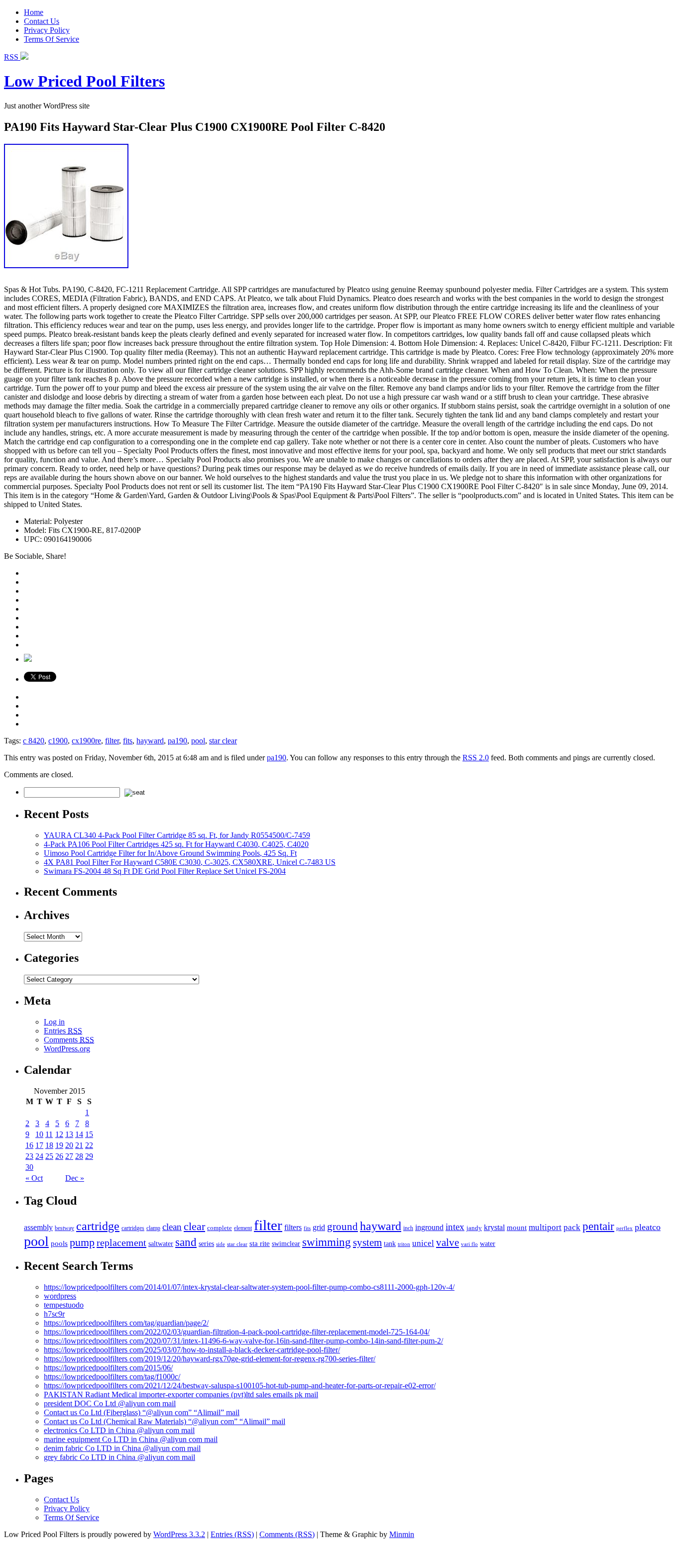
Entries (63, 1031)
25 (49, 1156)
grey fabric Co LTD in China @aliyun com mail (119, 1457)
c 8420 (33, 740)
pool (198, 740)
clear (194, 1227)
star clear (223, 740)
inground (429, 1227)
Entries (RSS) (232, 1534)
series (206, 1243)
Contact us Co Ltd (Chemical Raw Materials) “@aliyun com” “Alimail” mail (164, 1421)
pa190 (177, 740)
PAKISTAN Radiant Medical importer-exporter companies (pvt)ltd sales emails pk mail (181, 1394)
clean (172, 1227)
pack (572, 1227)
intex (455, 1227)
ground (342, 1227)
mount (517, 1227)
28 (79, 1156)
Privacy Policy (47, 30)
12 (59, 1134)
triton (404, 1244)
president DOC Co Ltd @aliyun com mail (110, 1403)
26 (59, 1156)
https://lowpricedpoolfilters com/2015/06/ (108, 1367)
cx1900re (86, 740)
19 (59, 1145)
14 (79, 1134)
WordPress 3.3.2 (179, 1534)
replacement (121, 1242)
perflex (624, 1228)
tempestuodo (64, 1305)
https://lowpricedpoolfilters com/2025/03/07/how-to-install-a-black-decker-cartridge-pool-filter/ (192, 1349)
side (220, 1244)
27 (69, 1156)
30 (29, 1167)
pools (59, 1243)
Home (33, 12)
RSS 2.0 (475, 757)
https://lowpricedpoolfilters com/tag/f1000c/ (112, 1376)
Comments (69, 1039)
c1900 (58, 740)
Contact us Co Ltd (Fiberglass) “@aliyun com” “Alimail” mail (141, 1412)
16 (29, 1145)
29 (89, 1156)
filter (112, 740)
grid (319, 1227)
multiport (545, 1227)
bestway (64, 1228)
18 (49, 1145)
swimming (326, 1242)
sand (186, 1242)
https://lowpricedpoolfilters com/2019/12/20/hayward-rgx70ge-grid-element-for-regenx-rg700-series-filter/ (209, 1358)
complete (219, 1228)
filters (293, 1227)
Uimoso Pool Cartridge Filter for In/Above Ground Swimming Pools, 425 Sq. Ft (170, 853)
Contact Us (41, 21)
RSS (12, 57)
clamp (153, 1228)
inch (408, 1228)
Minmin (401, 1534)
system (367, 1242)
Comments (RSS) (287, 1534)
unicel (423, 1243)
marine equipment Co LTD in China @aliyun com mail (131, 1439)
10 (39, 1134)
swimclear (286, 1243)
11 (49, 1134)
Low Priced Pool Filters (84, 81)
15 (89, 1134)
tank (390, 1243)
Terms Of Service (51, 39)
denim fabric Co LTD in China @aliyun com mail (122, 1448)
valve (447, 1242)
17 (39, 1145)
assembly (38, 1227)
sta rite (259, 1243)
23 (29, 1156)
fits (127, 740)
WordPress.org (67, 1048)
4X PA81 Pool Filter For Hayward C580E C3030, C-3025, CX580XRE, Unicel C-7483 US (190, 862)
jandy (474, 1228)
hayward (150, 740)
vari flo (469, 1244)
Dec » (74, 1178)
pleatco (648, 1227)
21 (79, 1145)
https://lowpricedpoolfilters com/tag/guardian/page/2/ (126, 1323)
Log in (54, 1022)
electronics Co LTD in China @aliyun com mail (119, 1430)
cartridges (132, 1228)
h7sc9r (54, 1314)
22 (89, 1145)
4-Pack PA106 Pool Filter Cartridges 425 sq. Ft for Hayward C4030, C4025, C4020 (176, 844)
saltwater (160, 1243)
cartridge (97, 1226)
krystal (494, 1227)
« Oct (34, 1178)
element (243, 1228)
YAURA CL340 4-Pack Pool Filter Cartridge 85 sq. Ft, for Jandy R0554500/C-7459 (177, 835)
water (487, 1243)
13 (69, 1134)
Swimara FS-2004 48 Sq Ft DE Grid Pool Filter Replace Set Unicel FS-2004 (165, 871)
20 (69, 1145)
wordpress (60, 1296)
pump (82, 1242)
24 (39, 1156)
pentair (598, 1226)
